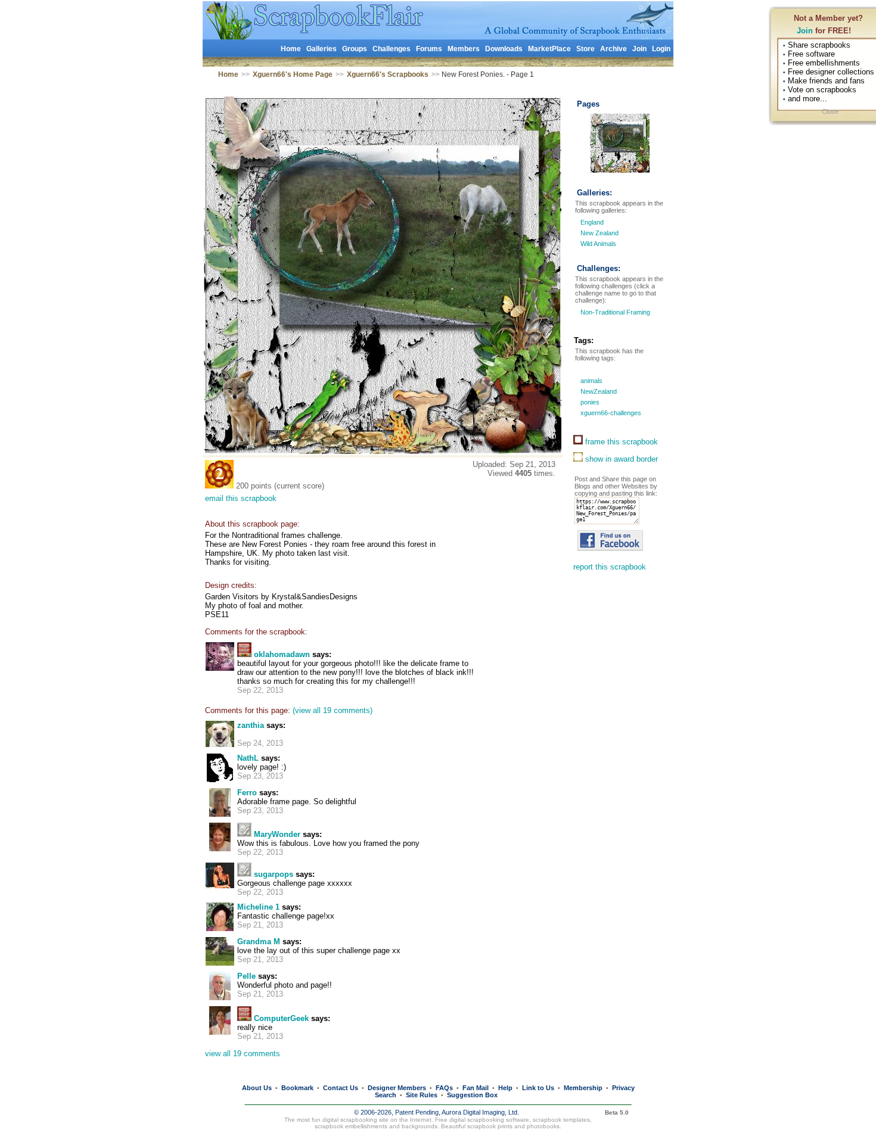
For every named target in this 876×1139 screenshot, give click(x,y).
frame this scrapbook (620, 441)
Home (291, 49)
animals (590, 380)
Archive (613, 49)
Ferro (247, 792)
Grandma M (258, 941)
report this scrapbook (609, 566)
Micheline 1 (258, 907)
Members (464, 49)
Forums (429, 49)
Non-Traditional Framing (614, 312)
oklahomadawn (282, 654)
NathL (248, 758)
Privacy (623, 1087)
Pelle (246, 976)
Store (585, 49)
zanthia (250, 725)
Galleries (321, 49)
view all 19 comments (242, 1053)
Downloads (504, 49)
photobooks (543, 1126)
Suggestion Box (472, 1094)
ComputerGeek (281, 1018)
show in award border (620, 459)
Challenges (391, 49)
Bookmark (297, 1087)
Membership (583, 1087)
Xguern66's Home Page (293, 74)
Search (385, 1094)
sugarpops (273, 874)
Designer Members (397, 1087)
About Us (257, 1087)
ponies (589, 402)
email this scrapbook (241, 498)
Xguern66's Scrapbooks (387, 74)
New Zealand (599, 232)
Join (805, 30)
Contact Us (340, 1087)
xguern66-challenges (610, 412)
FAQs (444, 1087)
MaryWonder (277, 834)
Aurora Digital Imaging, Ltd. (480, 1112)
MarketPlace (549, 49)
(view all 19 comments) (332, 710)
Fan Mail (475, 1087)
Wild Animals (598, 243)
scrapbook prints (489, 1126)
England (592, 222)
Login (661, 49)
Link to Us (538, 1087)
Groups (354, 49)
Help (505, 1087)
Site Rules (421, 1094)
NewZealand (598, 391)
